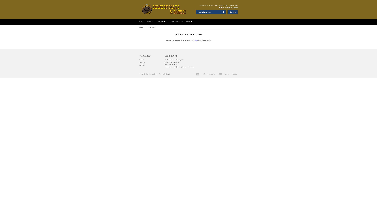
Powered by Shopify (164, 74)
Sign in (221, 7)
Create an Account (232, 7)
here (196, 40)
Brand (149, 22)
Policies (141, 65)
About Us (189, 22)
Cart (234, 12)
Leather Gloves (176, 22)
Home (141, 22)
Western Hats (161, 22)
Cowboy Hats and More (150, 74)
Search (141, 60)
